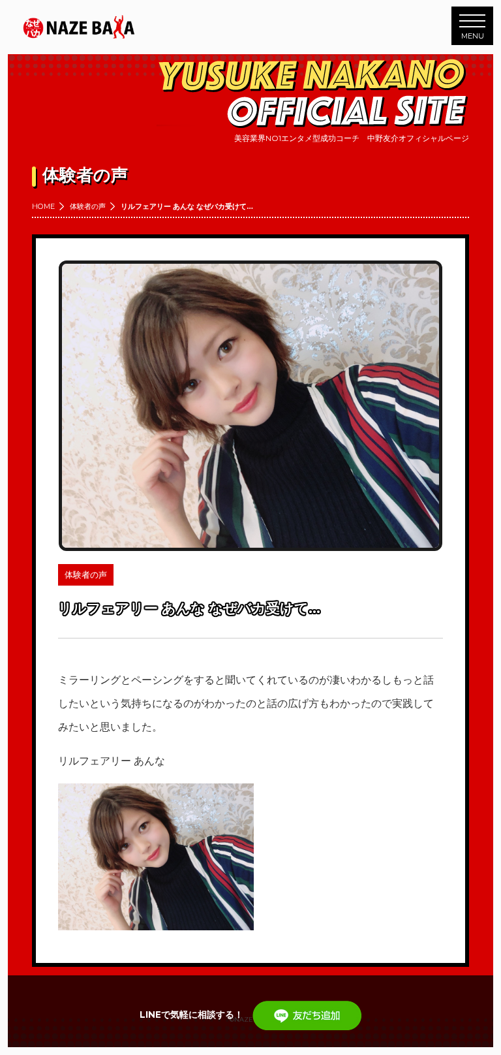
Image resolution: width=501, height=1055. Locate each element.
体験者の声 (88, 206)
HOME (43, 206)
